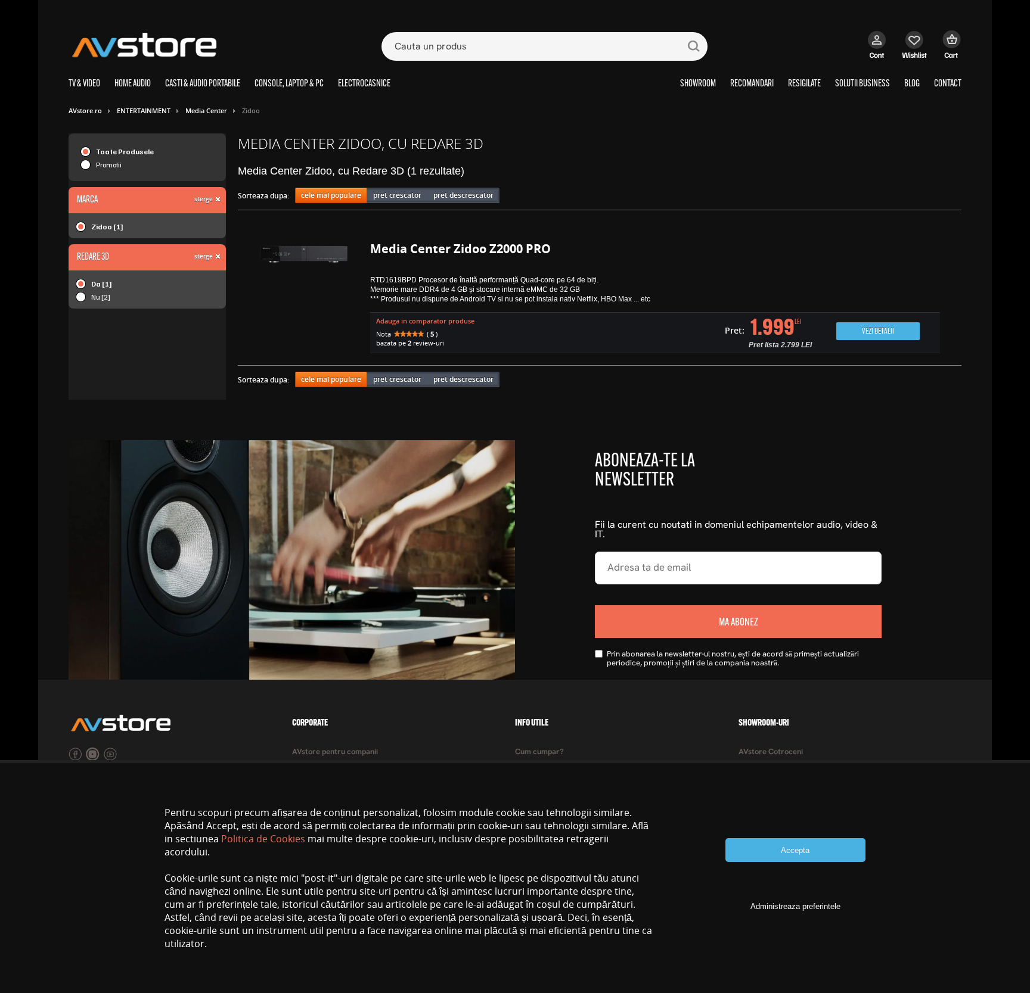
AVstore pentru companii (335, 752)
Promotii (109, 164)
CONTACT (947, 84)
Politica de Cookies (263, 838)
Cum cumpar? (539, 752)
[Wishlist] (914, 50)
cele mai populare (331, 195)
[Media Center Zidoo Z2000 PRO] (304, 299)
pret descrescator (463, 195)
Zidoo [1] (107, 226)
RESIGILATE (804, 84)
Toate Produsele (125, 151)
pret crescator (397, 195)
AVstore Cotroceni (771, 752)
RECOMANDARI (752, 84)
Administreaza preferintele (795, 906)
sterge (203, 199)
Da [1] (101, 283)
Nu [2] (100, 296)
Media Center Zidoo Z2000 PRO (460, 249)
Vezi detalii (878, 331)
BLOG (912, 84)
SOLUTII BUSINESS (862, 84)
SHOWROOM (698, 84)
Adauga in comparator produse (425, 320)
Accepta (795, 850)
